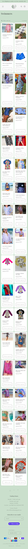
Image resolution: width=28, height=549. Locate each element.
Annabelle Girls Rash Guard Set (20, 423)
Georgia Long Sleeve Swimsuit (7, 218)
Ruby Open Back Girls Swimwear (20, 371)
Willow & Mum (8, 543)
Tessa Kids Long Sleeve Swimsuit (19, 217)
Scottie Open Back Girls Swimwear (6, 125)
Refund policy (18, 545)
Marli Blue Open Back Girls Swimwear (20, 171)
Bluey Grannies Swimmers (19, 476)
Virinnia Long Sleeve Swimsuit (7, 35)
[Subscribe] (21, 518)
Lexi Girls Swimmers (7, 246)
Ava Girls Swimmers (7, 85)
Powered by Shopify (14, 543)
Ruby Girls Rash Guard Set (6, 400)
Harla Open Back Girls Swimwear (6, 194)
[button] (2, 6)
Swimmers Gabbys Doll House (20, 148)
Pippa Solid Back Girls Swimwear (6, 148)
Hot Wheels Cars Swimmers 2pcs (6, 298)
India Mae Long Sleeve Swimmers (6, 475)
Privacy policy (22, 543)
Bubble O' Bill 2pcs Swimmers (20, 97)
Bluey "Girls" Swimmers (18, 297)
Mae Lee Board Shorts (7, 63)
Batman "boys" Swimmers (19, 322)
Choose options (7, 47)
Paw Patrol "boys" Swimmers (6, 172)
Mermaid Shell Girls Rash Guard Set (20, 118)
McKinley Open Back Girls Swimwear (20, 400)
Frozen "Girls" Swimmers (6, 321)
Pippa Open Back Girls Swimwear (6, 448)
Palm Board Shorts (20, 63)
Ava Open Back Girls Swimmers (20, 239)
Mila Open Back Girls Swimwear (7, 424)
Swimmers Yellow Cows (20, 41)
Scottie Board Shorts (20, 195)
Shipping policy (11, 545)
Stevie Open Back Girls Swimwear (6, 343)
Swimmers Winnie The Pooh (20, 274)
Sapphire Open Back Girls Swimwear (20, 350)
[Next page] (17, 489)
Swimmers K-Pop (6, 269)
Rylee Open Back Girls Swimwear (6, 378)
